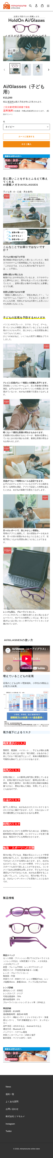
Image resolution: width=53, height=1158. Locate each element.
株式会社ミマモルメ (15, 1116)
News (8, 1086)
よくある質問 (12, 1101)
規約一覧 (10, 1094)
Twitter (9, 1131)
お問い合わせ (12, 1109)
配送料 (11, 102)
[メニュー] (48, 6)
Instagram (10, 1124)
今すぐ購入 (26, 144)
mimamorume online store (30, 1149)
